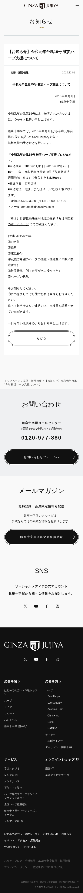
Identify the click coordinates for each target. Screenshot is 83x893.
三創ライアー (55, 740)
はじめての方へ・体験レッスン (22, 834)
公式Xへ (25, 606)
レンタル (9, 774)
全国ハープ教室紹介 (15, 804)
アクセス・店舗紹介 (28, 840)
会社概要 (30, 860)
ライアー (9, 707)
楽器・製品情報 (20, 72)
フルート (9, 713)
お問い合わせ (50, 834)
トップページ (12, 380)
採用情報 (65, 860)
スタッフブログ (13, 860)
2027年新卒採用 (47, 860)
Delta (50, 722)
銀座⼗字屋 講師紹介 (16, 726)
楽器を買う (53, 681)
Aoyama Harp (55, 709)
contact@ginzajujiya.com (37, 206)
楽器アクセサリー (55, 774)
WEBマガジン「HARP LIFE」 (21, 846)
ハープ (8, 700)
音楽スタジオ (12, 768)
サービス (10, 759)
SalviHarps (53, 696)
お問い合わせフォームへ (41, 457)
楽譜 (47, 768)
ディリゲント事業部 (56, 747)
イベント (9, 840)
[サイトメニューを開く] (77, 5)
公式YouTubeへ (36, 606)
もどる (41, 338)
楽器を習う (12, 681)
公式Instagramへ (57, 606)
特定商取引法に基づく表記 (48, 867)
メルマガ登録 (12, 821)
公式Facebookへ (47, 606)
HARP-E (52, 728)
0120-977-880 (41, 437)
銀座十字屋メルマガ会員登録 (41, 537)
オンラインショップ (60, 759)
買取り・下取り (13, 787)
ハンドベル (10, 719)
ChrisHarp (53, 715)
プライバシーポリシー (17, 867)
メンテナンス (12, 781)
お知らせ (66, 834)
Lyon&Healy (54, 702)
